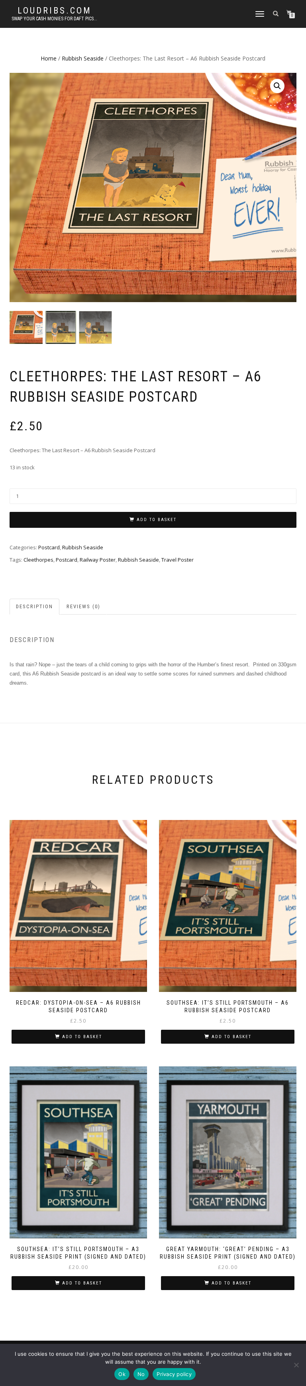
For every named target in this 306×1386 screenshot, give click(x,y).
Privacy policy (174, 1374)
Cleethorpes (38, 559)
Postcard (49, 547)
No (141, 1374)
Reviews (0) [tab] (83, 606)
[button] (277, 86)
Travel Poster (177, 559)
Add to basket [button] (82, 1036)
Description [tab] (34, 606)
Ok (122, 1374)
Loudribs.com (55, 11)
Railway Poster (98, 559)
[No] (296, 1365)
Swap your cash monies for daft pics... (54, 18)
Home (49, 58)
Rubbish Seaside (83, 58)
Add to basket (157, 519)
